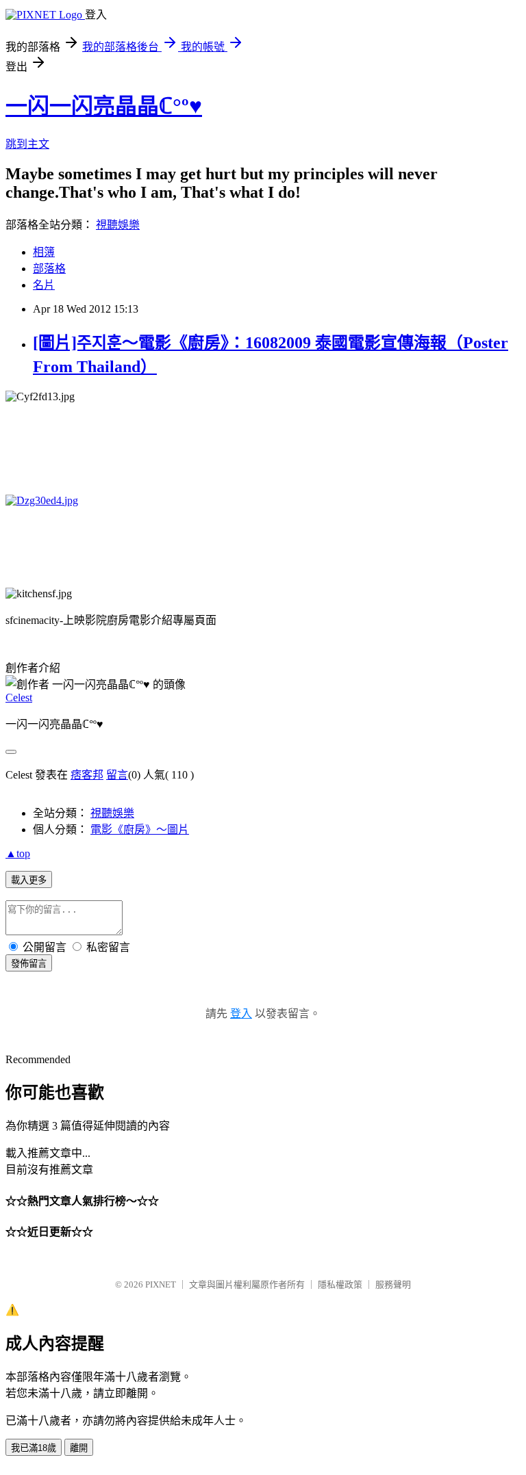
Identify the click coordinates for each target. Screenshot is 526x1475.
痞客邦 (87, 775)
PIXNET (160, 1284)
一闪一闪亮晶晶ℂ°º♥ (103, 106)
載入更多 (29, 880)
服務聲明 (393, 1284)
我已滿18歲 (33, 1448)
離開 (79, 1448)
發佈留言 (29, 963)
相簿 (44, 252)
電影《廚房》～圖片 (139, 829)
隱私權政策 (340, 1284)
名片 (44, 285)
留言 (117, 775)
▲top (17, 853)
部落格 (49, 268)
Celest (18, 697)
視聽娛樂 (118, 225)
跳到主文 (27, 144)
